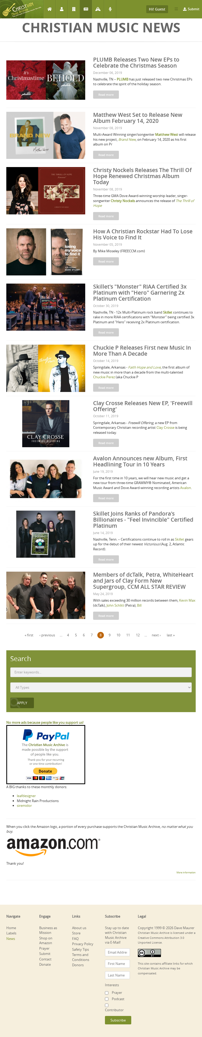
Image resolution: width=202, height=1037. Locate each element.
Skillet (179, 539)
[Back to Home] (21, 9)
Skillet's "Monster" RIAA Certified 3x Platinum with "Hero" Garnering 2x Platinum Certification (140, 292)
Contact (45, 959)
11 (128, 635)
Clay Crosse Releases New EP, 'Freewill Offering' (143, 406)
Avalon (185, 487)
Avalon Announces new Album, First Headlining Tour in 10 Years (140, 461)
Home (49, 9)
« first (29, 635)
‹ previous (47, 635)
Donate (45, 964)
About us (79, 927)
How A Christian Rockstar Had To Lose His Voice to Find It (143, 234)
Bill (139, 605)
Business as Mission (48, 930)
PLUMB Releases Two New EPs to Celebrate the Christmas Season (136, 62)
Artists (62, 9)
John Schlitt (115, 605)
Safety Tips (80, 949)
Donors (78, 965)
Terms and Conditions (80, 957)
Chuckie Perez (104, 377)
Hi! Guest (157, 9)
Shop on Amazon (45, 940)
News (86, 9)
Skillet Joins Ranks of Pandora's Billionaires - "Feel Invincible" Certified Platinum (143, 519)
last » (171, 635)
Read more (106, 95)
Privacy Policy (82, 944)
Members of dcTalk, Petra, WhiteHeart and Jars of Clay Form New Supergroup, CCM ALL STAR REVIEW (143, 580)
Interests (112, 985)
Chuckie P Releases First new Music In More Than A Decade (142, 350)
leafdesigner (26, 795)
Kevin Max (187, 600)
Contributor (114, 1010)
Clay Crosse (165, 427)
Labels (74, 9)
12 (138, 635)
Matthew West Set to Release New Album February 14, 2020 (137, 117)
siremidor (24, 805)
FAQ (75, 938)
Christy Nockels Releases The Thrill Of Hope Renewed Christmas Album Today (142, 176)
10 (118, 635)
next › (156, 635)
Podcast (110, 9)
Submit (193, 9)
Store (76, 933)
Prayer (98, 9)
